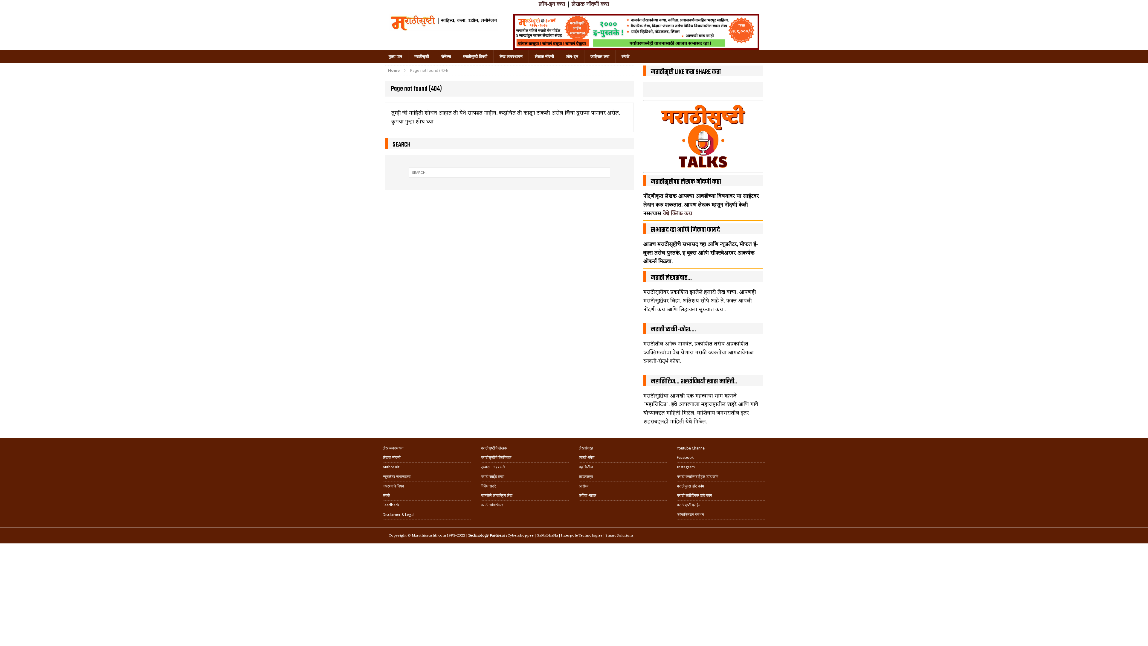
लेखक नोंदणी (544, 56)
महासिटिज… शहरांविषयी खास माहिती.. (694, 382)
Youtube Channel (691, 448)
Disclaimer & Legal (398, 514)
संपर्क (625, 56)
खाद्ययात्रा (586, 476)
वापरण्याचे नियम (393, 486)
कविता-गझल (587, 495)
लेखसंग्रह (586, 448)
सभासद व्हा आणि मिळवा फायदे (685, 230)
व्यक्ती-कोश (586, 457)
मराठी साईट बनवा (492, 476)
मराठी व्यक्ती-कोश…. (673, 329)
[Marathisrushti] (443, 22)
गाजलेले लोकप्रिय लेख (496, 495)
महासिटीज (586, 467)
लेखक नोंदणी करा (590, 3)
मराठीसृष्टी (421, 56)
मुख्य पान (395, 56)
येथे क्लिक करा (677, 213)
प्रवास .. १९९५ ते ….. (496, 467)
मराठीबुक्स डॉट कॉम (690, 486)
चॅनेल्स (446, 56)
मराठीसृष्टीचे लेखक (494, 448)
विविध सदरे (488, 486)
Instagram (686, 467)
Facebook (685, 457)
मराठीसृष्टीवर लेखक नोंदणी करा (686, 182)
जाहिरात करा (599, 56)
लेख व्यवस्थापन (511, 56)
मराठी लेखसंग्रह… (671, 278)
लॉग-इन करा (552, 3)
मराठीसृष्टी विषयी (475, 56)
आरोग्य (583, 486)
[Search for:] (510, 172)
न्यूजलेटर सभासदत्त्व (396, 476)
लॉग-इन (572, 56)
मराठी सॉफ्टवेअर (492, 505)
